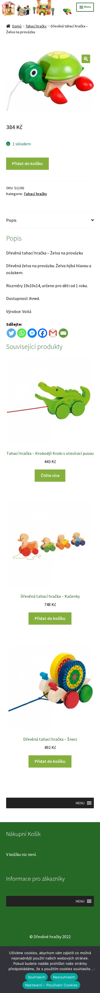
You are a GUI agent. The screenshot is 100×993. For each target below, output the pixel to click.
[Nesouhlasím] (93, 969)
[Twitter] (11, 333)
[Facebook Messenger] (32, 333)
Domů (17, 26)
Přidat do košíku (27, 163)
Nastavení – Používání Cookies (51, 985)
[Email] (63, 333)
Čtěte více (50, 475)
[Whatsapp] (21, 333)
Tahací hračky (36, 26)
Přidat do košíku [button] (50, 618)
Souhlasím (36, 977)
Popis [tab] (11, 220)
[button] (86, 59)
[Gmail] (53, 333)
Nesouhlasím (64, 977)
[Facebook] (42, 333)
